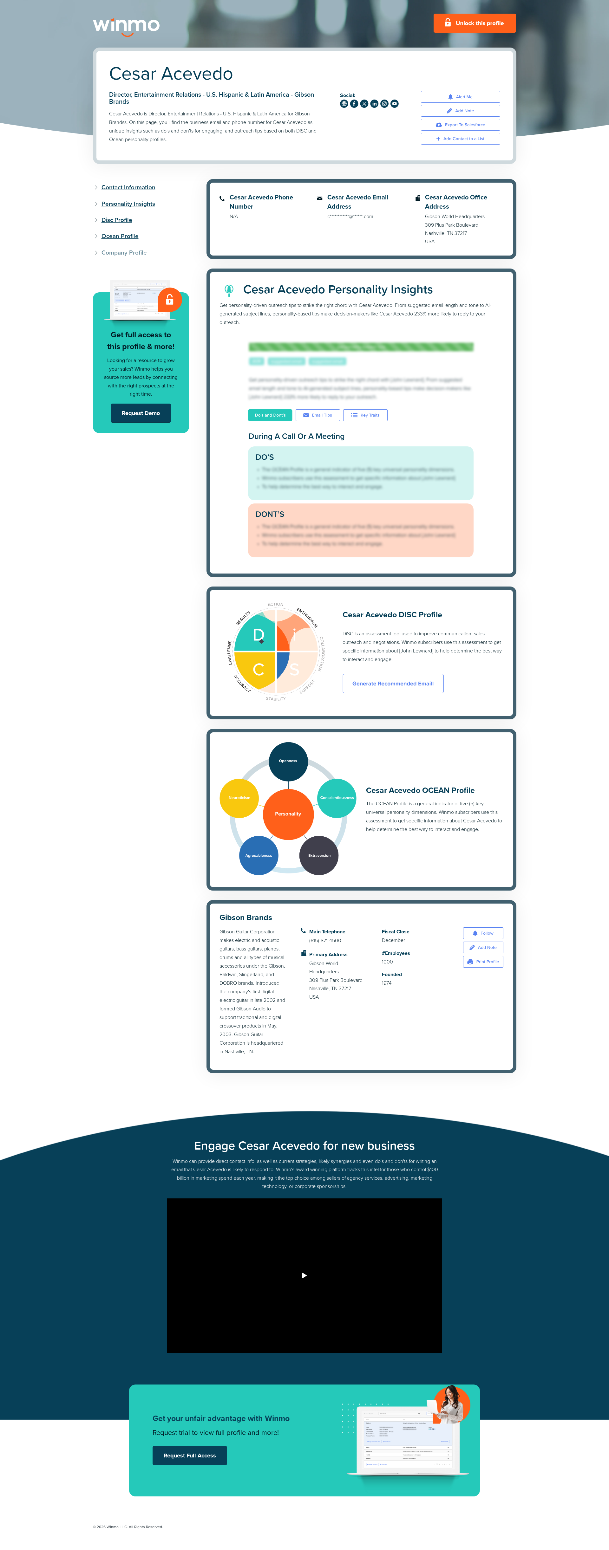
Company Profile (124, 252)
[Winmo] (140, 28)
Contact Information (128, 187)
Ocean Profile (120, 236)
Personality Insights (128, 203)
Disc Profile (117, 219)
